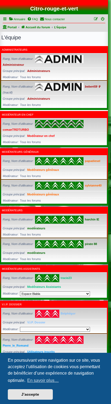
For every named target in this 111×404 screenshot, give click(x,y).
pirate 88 (91, 244)
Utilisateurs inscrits (41, 351)
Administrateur (13, 64)
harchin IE (92, 219)
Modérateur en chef (17, 114)
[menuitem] (17, 19)
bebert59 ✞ (92, 86)
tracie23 (66, 277)
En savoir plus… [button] (43, 380)
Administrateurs (14, 49)
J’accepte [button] (30, 394)
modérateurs (12, 210)
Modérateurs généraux (20, 151)
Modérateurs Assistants (21, 268)
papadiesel (92, 161)
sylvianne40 (93, 185)
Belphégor (68, 313)
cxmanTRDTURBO (16, 129)
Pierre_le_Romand (16, 345)
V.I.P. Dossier (12, 304)
